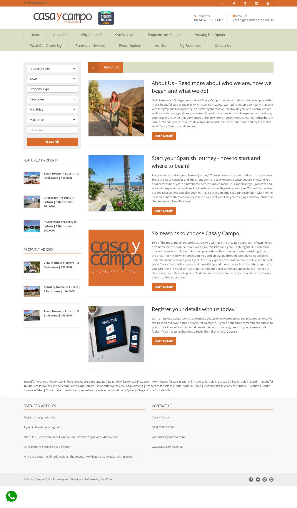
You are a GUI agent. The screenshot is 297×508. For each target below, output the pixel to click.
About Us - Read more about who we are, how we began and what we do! (70, 437)
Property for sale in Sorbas (210, 381)
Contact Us (223, 45)
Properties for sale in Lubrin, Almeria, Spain (173, 386)
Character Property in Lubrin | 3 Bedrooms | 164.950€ (59, 202)
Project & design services (39, 417)
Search (53, 142)
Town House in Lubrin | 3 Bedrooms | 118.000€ (61, 176)
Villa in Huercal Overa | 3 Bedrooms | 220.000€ (61, 265)
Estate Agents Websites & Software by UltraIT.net (83, 479)
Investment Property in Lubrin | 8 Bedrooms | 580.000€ (60, 226)
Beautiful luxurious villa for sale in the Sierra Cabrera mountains (64, 381)
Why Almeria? (91, 34)
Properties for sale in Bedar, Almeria (120, 386)
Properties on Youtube (164, 34)
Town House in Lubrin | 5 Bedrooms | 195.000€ (61, 313)
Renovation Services (90, 45)
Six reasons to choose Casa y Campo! (196, 233)
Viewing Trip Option (210, 34)
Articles (160, 45)
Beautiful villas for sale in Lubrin (128, 381)
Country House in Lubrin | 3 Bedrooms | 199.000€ (62, 289)
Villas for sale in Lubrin (244, 381)
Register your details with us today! (194, 309)
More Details (163, 136)
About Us (60, 34)
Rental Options (130, 45)
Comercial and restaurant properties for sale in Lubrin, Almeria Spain (90, 390)
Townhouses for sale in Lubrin (171, 381)
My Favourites (190, 45)
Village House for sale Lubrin (155, 390)
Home (35, 34)
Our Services (124, 34)
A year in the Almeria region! (41, 427)
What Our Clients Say (46, 45)
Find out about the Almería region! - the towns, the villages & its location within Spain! (78, 456)
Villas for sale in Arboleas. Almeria (225, 386)
